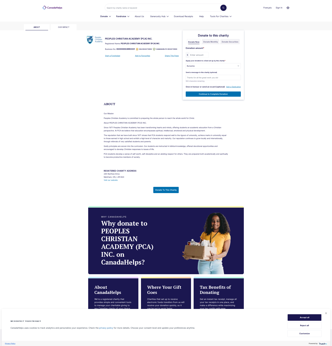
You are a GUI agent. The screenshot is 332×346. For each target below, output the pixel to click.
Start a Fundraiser (112, 56)
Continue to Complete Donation (213, 94)
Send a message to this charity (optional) (201, 72)
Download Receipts (183, 16)
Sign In (279, 7)
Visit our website (111, 180)
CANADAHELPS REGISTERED (166, 49)
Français (267, 7)
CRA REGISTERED (145, 49)
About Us (139, 16)
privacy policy (106, 328)
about (37, 27)
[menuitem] (106, 16)
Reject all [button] (304, 325)
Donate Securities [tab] (230, 42)
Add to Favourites (142, 56)
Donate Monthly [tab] (210, 42)
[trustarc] (323, 343)
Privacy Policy (10, 343)
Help (201, 16)
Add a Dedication (233, 87)
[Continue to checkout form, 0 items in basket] (289, 7)
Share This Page (172, 56)
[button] (326, 313)
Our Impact (63, 27)
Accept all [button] (304, 317)
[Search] (223, 8)
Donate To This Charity (166, 190)
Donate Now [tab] (193, 42)
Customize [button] (304, 333)
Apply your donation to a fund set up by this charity (205, 61)
